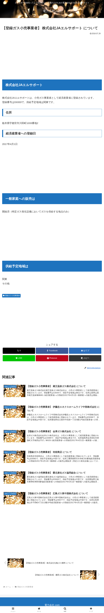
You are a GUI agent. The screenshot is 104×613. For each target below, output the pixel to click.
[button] (85, 358)
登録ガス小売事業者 (12, 295)
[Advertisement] (52, 56)
